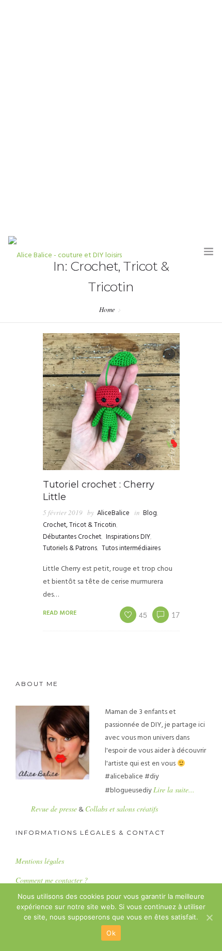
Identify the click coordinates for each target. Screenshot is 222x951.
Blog (150, 513)
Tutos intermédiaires (131, 548)
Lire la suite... (174, 789)
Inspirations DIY (128, 537)
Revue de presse (54, 809)
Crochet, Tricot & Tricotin (79, 525)
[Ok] (209, 917)
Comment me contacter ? (51, 880)
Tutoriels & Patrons (70, 548)
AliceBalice (113, 513)
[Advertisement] (111, 116)
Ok (111, 933)
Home (107, 309)
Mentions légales (39, 861)
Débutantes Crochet (72, 537)
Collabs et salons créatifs (121, 809)
